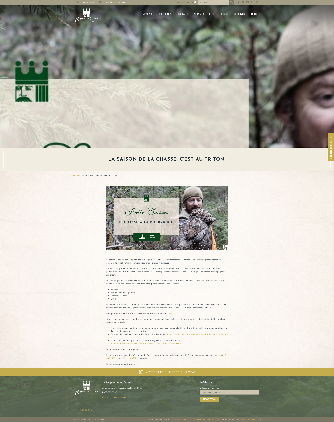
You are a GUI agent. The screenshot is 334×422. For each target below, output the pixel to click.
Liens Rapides (331, 147)
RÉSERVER (239, 14)
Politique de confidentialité (251, 419)
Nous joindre (180, 2)
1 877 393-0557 (128, 358)
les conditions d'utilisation (212, 419)
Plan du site (85, 410)
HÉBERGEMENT (165, 14)
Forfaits (183, 14)
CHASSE (225, 14)
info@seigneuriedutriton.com (114, 2)
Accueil (76, 175)
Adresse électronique (209, 388)
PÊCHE (212, 14)
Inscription (209, 399)
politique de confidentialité (190, 419)
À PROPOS (147, 14)
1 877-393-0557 (87, 2)
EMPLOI (254, 14)
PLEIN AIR (198, 14)
